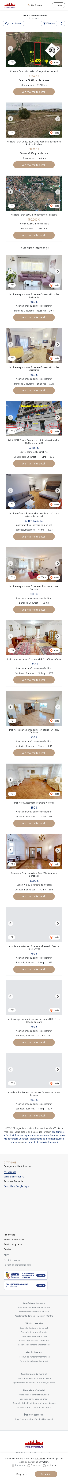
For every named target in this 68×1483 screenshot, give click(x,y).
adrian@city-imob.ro (14, 1176)
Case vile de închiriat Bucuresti (34, 1394)
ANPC (6, 1255)
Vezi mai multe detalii (34, 91)
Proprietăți (9, 1234)
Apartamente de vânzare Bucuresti (34, 1307)
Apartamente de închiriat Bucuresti (34, 1378)
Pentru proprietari (13, 1244)
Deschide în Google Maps (16, 1186)
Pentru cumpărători (14, 1239)
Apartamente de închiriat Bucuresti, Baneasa (34, 1382)
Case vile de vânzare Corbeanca (34, 1340)
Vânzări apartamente (34, 1303)
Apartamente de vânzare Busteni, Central (34, 1315)
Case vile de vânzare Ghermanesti (34, 1344)
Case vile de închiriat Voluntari (34, 1399)
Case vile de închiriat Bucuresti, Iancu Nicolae (34, 1403)
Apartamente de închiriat (34, 1374)
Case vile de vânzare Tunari (34, 1336)
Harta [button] (56, 62)
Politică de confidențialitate (17, 1264)
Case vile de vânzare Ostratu (34, 1332)
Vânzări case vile (34, 1323)
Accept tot (46, 1474)
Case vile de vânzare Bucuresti (34, 1328)
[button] (61, 24)
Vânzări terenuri (34, 1352)
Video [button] (44, 577)
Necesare (20, 1465)
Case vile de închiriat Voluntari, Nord (34, 1407)
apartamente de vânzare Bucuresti (42, 1135)
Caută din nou (15, 23)
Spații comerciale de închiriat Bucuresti (34, 1419)
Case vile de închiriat (34, 1390)
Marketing (51, 1465)
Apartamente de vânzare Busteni (34, 1311)
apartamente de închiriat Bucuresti (40, 1142)
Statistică (35, 1465)
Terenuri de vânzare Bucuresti (34, 1361)
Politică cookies (12, 1260)
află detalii (40, 1458)
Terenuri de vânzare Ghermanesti (34, 1356)
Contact (8, 1249)
